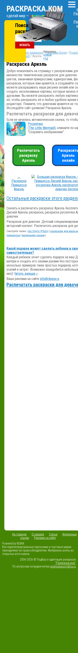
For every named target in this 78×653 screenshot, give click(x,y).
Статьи (53, 534)
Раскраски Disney (56, 52)
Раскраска (34, 8)
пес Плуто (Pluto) (38, 231)
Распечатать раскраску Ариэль (28, 155)
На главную (19, 534)
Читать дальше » (26, 274)
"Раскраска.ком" (65, 563)
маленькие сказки (33, 235)
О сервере (38, 534)
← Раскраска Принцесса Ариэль (19, 183)
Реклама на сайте (45, 538)
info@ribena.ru (49, 279)
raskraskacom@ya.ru (63, 566)
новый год (47, 56)
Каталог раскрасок (31, 52)
